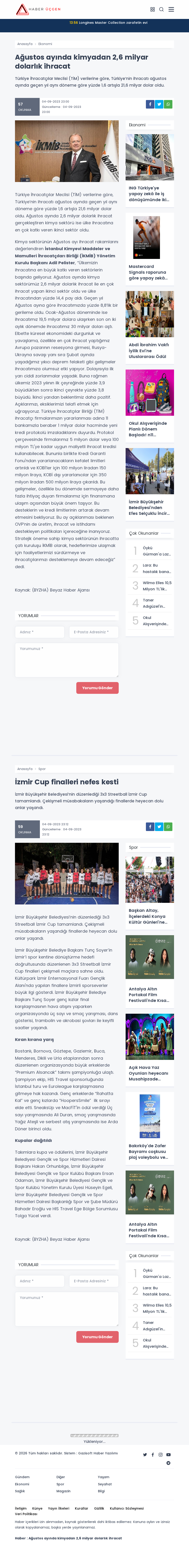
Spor (42, 769)
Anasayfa (24, 44)
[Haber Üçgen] (38, 9)
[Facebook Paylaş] (150, 104)
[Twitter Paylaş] (159, 104)
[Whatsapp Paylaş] (168, 104)
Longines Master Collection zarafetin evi (108, 22)
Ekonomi (45, 44)
